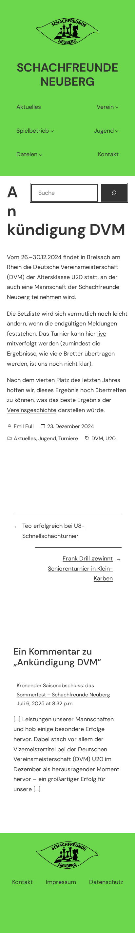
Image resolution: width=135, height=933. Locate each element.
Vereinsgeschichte (31, 410)
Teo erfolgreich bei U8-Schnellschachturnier (53, 531)
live (101, 334)
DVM (97, 438)
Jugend (47, 438)
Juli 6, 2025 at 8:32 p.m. (45, 703)
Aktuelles (25, 438)
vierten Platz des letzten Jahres (78, 380)
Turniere (68, 438)
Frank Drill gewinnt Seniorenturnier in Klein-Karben (80, 568)
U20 (111, 438)
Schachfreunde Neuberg (67, 74)
